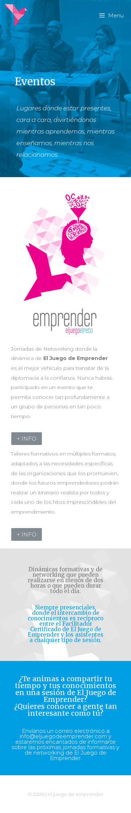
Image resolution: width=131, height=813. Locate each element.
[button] (26, 438)
